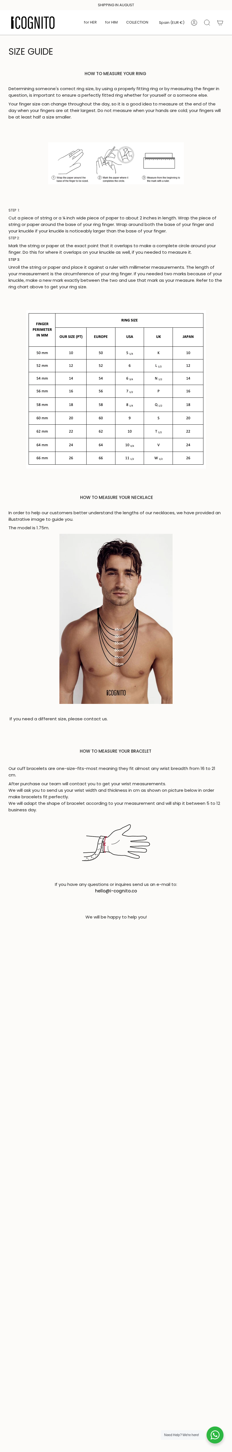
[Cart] (220, 22)
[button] (90, 22)
